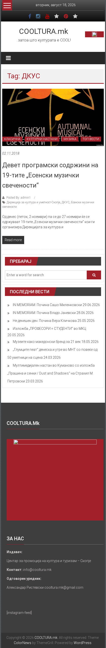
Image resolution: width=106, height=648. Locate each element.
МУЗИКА (70, 139)
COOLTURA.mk (43, 31)
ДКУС (66, 202)
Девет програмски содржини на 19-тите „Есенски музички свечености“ (50, 175)
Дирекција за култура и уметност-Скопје (33, 202)
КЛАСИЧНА (12, 139)
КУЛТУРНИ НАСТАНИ (42, 139)
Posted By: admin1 (19, 197)
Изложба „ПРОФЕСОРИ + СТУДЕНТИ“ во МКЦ (49, 329)
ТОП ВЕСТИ (91, 139)
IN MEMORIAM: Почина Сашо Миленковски (47, 305)
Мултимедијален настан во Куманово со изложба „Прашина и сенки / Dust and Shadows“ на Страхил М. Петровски (51, 373)
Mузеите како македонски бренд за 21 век (47, 342)
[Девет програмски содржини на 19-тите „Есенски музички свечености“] (53, 117)
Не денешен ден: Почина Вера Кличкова (45, 321)
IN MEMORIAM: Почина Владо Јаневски (44, 313)
